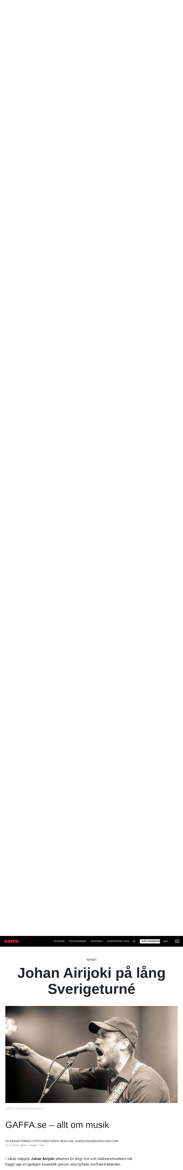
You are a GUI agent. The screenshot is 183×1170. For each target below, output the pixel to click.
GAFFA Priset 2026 (118, 941)
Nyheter (59, 941)
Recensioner (77, 941)
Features (97, 941)
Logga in (166, 941)
